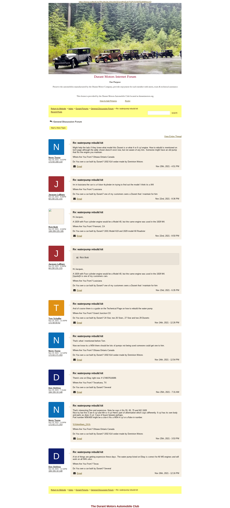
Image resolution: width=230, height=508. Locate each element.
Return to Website (58, 109)
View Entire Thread (172, 136)
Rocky (127, 101)
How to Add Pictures (108, 101)
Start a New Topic (58, 128)
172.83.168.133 (55, 162)
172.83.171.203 (55, 355)
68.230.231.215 (55, 199)
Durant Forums (82, 109)
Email (79, 166)
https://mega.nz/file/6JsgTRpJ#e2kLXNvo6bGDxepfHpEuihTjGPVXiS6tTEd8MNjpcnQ (115, 2)
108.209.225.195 (56, 231)
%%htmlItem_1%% (81, 424)
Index (71, 109)
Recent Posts (56, 112)
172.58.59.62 (54, 323)
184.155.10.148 (55, 392)
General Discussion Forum (102, 109)
